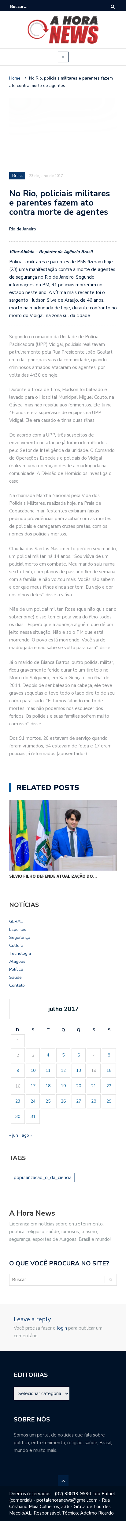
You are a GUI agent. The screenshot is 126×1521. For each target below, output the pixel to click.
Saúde (15, 977)
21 (93, 1086)
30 (17, 1116)
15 (108, 1070)
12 (63, 1070)
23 (17, 1101)
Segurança (19, 937)
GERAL (16, 921)
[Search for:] (28, 6)
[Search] (112, 6)
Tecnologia (20, 953)
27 (78, 1101)
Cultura (16, 945)
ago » (27, 1135)
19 (63, 1086)
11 (48, 1070)
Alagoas (17, 961)
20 (78, 1086)
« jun (13, 1135)
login (62, 1328)
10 (33, 1070)
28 (93, 1101)
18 (48, 1086)
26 (63, 1101)
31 (33, 1116)
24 (33, 1101)
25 (48, 1101)
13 (78, 1070)
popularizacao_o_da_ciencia (43, 1177)
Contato (17, 985)
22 (108, 1086)
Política (16, 969)
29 (108, 1101)
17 (33, 1086)
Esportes (17, 929)
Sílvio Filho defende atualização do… (53, 876)
